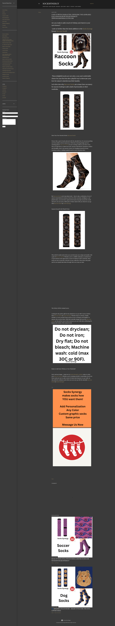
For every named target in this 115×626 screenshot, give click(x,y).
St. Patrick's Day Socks (7, 44)
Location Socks (5, 76)
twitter (3, 95)
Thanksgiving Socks (6, 70)
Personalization (5, 17)
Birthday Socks (5, 37)
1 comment (57, 562)
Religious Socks (5, 74)
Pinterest (4, 91)
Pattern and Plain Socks (7, 66)
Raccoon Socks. (58, 376)
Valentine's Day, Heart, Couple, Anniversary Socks (7, 40)
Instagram (4, 88)
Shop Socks (45, 6)
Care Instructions (6, 19)
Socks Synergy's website (76, 374)
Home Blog (4, 10)
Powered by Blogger (67, 620)
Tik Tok (3, 93)
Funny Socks (5, 50)
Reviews (58, 6)
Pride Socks (4, 52)
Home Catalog (5, 34)
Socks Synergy (87, 29)
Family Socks (5, 48)
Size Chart (63, 6)
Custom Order (5, 15)
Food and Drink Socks (7, 62)
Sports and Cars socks (7, 59)
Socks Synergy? (60, 381)
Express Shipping (6, 23)
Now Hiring (78, 6)
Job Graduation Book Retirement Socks (6, 55)
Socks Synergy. (67, 203)
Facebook (4, 86)
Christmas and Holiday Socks (8, 72)
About (68, 6)
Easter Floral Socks (6, 46)
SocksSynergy (51, 3)
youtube (4, 97)
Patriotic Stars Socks (6, 42)
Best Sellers (52, 6)
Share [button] (39, 12)
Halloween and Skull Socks (8, 68)
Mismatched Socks (6, 64)
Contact (72, 6)
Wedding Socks (5, 57)
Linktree (4, 90)
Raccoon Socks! (72, 135)
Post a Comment (58, 612)
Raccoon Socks (61, 31)
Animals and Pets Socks (7, 61)
